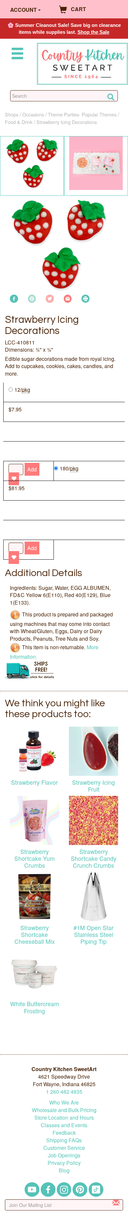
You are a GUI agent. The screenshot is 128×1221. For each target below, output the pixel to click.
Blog (64, 1170)
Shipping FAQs (64, 1140)
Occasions (33, 114)
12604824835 (64, 1091)
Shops (11, 114)
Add (32, 548)
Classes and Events (64, 1125)
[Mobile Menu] (16, 55)
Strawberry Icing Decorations (66, 121)
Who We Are (64, 1102)
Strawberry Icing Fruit (93, 785)
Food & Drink (18, 121)
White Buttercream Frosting (34, 1007)
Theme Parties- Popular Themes (82, 114)
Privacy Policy (64, 1163)
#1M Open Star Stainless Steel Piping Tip (94, 934)
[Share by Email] (68, 298)
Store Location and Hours (64, 1117)
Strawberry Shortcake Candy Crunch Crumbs (94, 858)
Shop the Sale (93, 32)
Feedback (64, 1132)
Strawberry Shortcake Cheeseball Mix (34, 934)
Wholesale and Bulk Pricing (64, 1110)
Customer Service (64, 1147)
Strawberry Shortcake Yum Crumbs (34, 858)
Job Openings (64, 1155)
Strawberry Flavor (34, 782)
